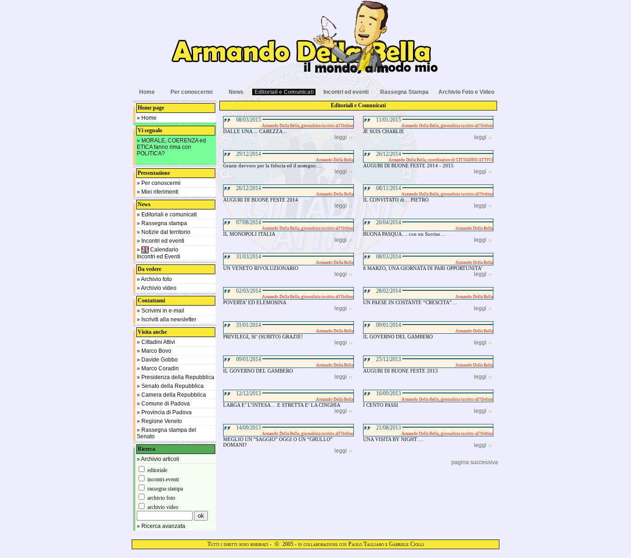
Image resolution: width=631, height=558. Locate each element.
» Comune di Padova (163, 403)
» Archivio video (156, 288)
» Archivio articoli (158, 459)
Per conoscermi (191, 92)
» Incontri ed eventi (160, 241)
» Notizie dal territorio (163, 232)
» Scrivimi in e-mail (160, 310)
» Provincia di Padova (164, 412)
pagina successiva (474, 462)
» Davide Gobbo (157, 359)
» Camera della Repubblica (171, 395)
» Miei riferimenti (157, 192)
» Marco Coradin (158, 368)
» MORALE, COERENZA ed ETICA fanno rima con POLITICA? (171, 147)
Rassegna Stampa (404, 92)
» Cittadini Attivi (156, 342)
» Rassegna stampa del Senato (166, 433)
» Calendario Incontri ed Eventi (158, 253)
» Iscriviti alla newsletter (166, 319)
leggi (340, 137)
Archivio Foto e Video (466, 92)
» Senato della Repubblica (170, 386)
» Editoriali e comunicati (167, 214)
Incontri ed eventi (346, 92)
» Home (147, 118)
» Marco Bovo (154, 351)
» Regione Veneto (159, 421)
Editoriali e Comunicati (284, 92)
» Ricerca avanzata (161, 526)
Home (147, 92)
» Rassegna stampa (162, 223)
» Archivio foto (154, 279)
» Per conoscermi (159, 183)
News (236, 92)
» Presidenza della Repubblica (175, 377)
